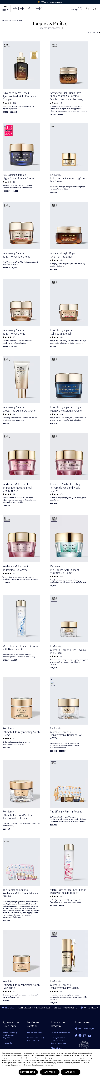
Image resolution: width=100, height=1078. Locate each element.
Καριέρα (6, 1038)
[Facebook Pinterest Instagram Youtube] (85, 1035)
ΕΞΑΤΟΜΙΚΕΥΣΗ (28, 1072)
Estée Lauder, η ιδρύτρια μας (10, 1032)
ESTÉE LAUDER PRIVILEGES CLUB (35, 1008)
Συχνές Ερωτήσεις (59, 1043)
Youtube (89, 1036)
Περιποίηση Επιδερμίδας (13, 20)
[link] (26, 65)
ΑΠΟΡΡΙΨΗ (50, 1072)
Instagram (84, 1035)
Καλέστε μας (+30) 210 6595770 (35, 1038)
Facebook (76, 1035)
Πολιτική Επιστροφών (60, 1032)
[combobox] (91, 32)
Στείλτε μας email (34, 1032)
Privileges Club (76, 10)
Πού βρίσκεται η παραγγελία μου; (58, 1038)
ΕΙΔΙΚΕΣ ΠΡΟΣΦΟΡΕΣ (64, 1008)
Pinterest (80, 1035)
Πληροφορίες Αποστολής (57, 1048)
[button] (50, 28)
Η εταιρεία (7, 1043)
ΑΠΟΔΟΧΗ (70, 1072)
